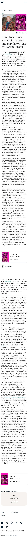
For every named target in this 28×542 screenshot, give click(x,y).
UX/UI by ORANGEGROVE (10, 535)
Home (2, 10)
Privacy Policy (14, 512)
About (2, 512)
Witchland (8, 54)
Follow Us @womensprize (8, 491)
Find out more (14, 259)
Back (2, 13)
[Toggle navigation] (25, 2)
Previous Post (9, 266)
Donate (3, 515)
